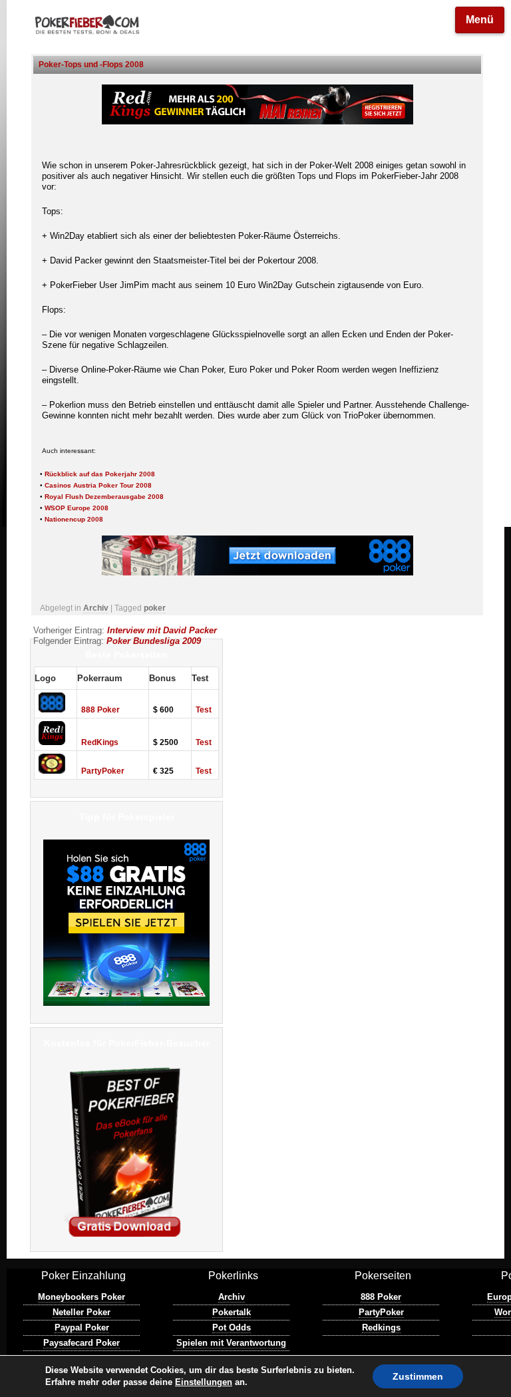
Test (204, 709)
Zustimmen (418, 1376)
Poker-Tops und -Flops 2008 (91, 64)
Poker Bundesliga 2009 (153, 641)
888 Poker (100, 709)
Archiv (95, 608)
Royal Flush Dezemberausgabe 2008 (104, 496)
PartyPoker (102, 771)
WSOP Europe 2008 (76, 508)
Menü (480, 19)
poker (155, 608)
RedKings (99, 742)
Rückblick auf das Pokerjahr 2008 (100, 474)
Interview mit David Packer (162, 630)
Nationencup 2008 (74, 519)
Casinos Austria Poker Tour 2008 (98, 485)
